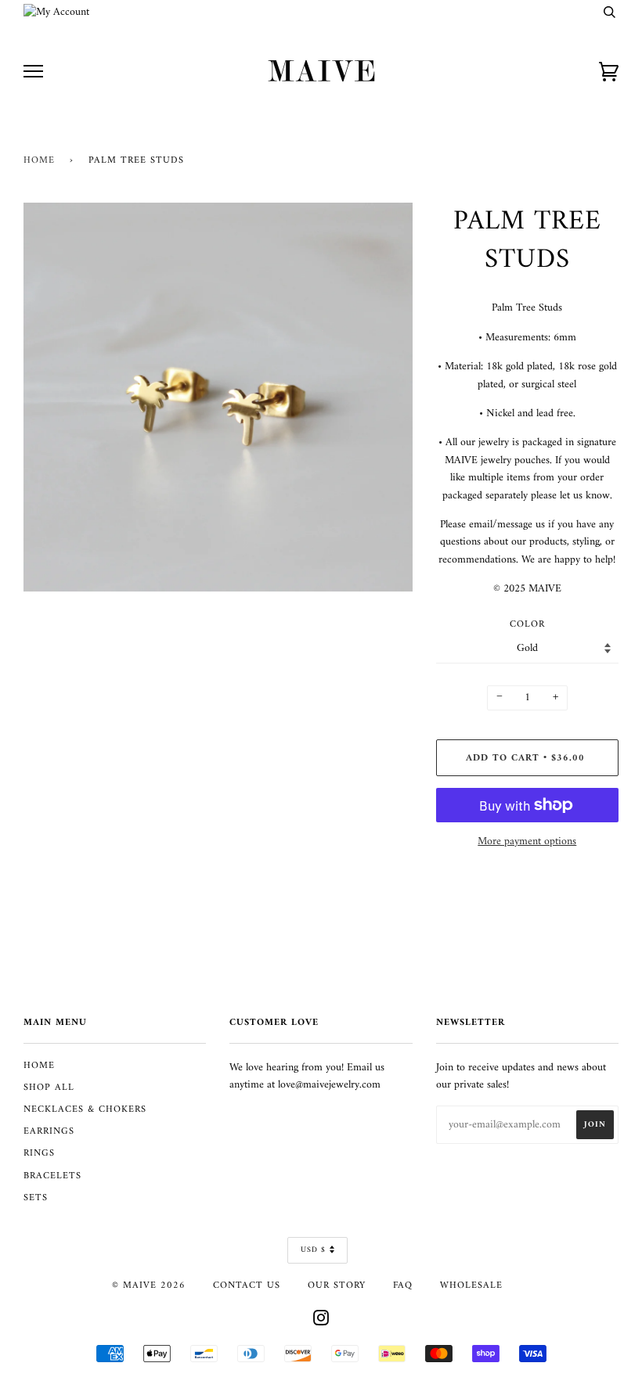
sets (35, 1197)
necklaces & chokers (84, 1109)
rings (39, 1153)
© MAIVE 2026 (149, 1285)
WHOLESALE (471, 1285)
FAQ (403, 1285)
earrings (48, 1131)
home (39, 1065)
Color (527, 625)
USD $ (313, 1250)
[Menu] (33, 71)
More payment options (527, 841)
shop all (48, 1087)
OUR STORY (337, 1285)
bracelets (52, 1176)
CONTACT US (246, 1285)
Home (39, 160)
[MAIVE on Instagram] (321, 1321)
